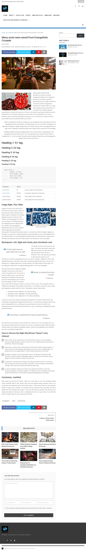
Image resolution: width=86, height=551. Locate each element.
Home (5, 15)
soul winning (21, 401)
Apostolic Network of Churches (15, 20)
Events (28, 15)
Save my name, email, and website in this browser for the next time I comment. (29, 508)
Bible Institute (37, 15)
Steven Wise (6, 193)
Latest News (9, 32)
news (13, 401)
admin (35, 46)
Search (61, 33)
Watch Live (20, 15)
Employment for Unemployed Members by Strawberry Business (28, 465)
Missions (56, 15)
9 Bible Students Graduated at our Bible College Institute (28, 446)
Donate (81, 1)
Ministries (48, 15)
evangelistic (5, 401)
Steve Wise (5, 190)
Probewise (32, 548)
